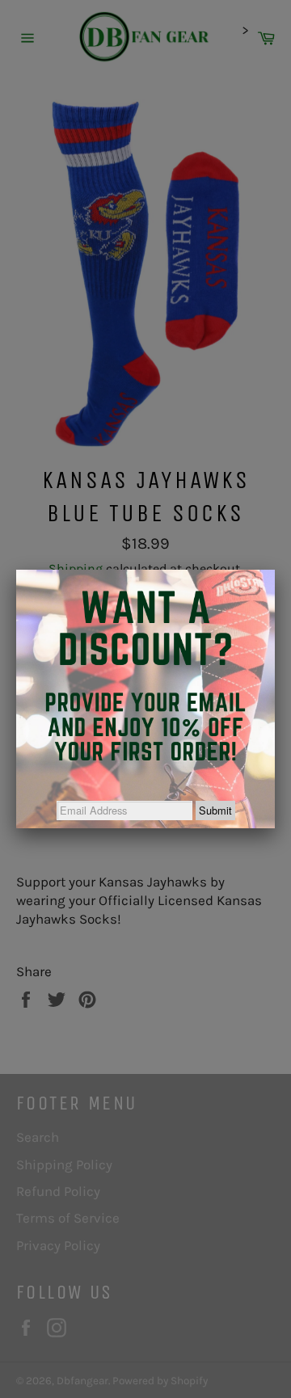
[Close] (274, 569)
